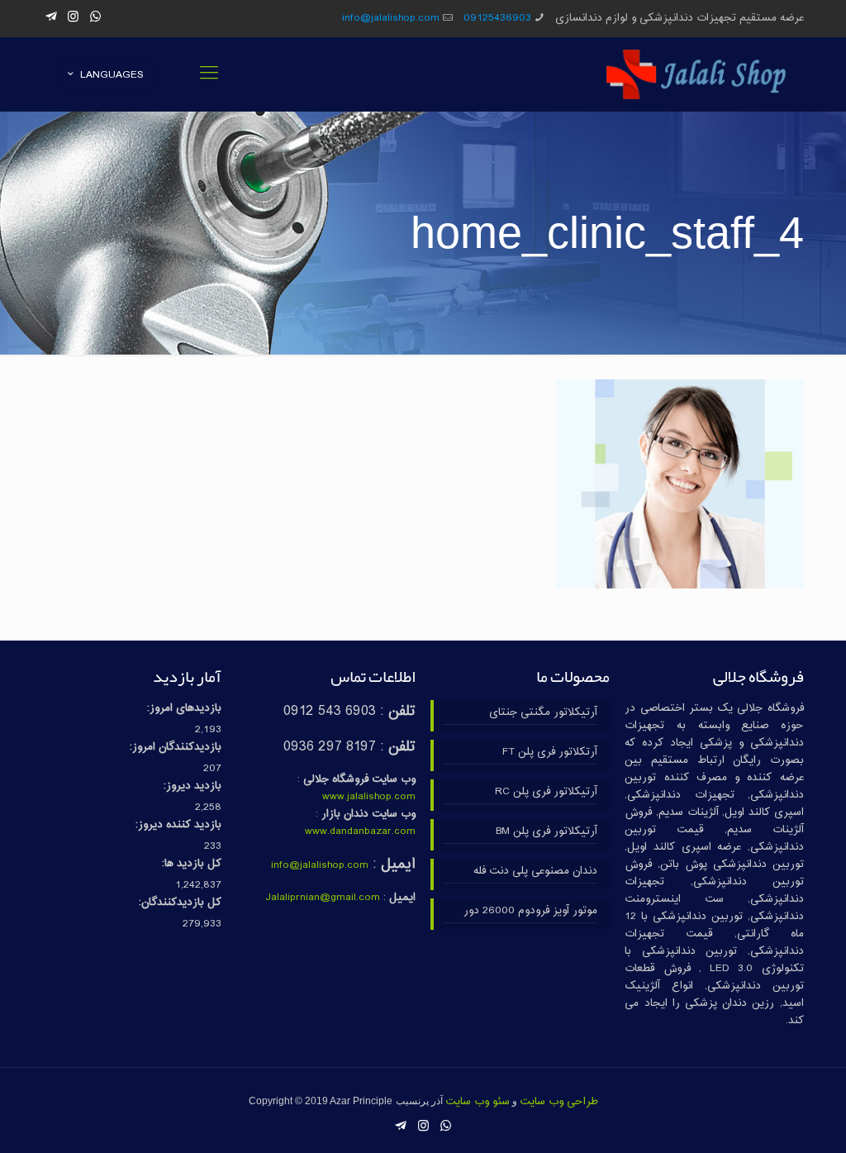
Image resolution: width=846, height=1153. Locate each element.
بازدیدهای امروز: (184, 708)
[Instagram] (73, 18)
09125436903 (497, 18)
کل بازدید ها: (191, 864)
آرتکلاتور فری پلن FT (549, 752)
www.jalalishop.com (369, 797)
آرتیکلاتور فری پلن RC (545, 792)
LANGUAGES (112, 75)
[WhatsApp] (95, 18)
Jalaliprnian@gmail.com (322, 898)
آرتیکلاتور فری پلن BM (546, 832)
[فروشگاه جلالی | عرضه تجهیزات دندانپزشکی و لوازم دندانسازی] (696, 74)
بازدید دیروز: (192, 786)
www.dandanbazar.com (360, 831)
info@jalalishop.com (391, 18)
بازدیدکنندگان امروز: (175, 747)
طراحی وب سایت (559, 1102)
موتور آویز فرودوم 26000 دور (529, 911)
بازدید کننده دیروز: (178, 825)
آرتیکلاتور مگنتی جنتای (542, 713)
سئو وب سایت (477, 1102)
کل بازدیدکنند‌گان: (180, 903)
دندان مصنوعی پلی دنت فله (534, 871)
